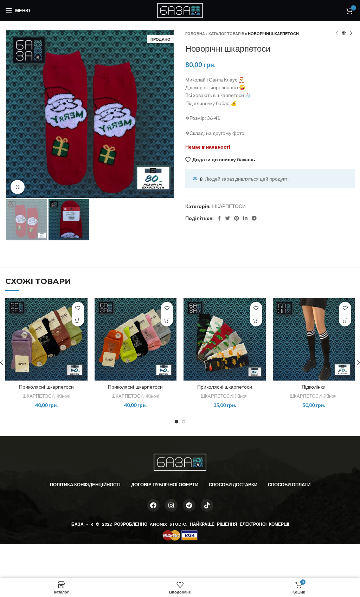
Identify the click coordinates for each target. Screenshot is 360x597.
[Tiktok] (207, 505)
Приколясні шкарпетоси (46, 386)
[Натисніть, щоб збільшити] (18, 187)
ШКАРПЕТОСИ (229, 206)
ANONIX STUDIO (168, 524)
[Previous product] (337, 33)
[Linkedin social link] (245, 218)
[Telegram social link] (254, 218)
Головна (195, 33)
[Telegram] (189, 505)
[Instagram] (171, 505)
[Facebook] (153, 505)
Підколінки (314, 386)
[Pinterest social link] (236, 218)
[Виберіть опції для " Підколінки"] (345, 320)
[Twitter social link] (227, 218)
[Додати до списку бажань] (78, 308)
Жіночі (63, 396)
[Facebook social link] (219, 218)
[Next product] (351, 33)
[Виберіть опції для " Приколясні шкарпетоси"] (78, 320)
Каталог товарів (226, 33)
